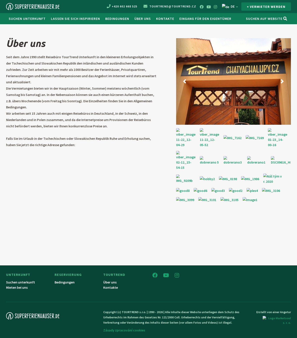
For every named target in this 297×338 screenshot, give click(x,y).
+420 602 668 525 (124, 6)
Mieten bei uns (17, 287)
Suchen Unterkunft (27, 18)
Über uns (142, 18)
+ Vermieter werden (266, 6)
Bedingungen (117, 18)
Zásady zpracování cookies (124, 330)
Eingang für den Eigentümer (205, 18)
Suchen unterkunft (20, 282)
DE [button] (232, 6)
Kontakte (165, 18)
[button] (184, 81)
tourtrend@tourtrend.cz (172, 6)
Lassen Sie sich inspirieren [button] (75, 18)
